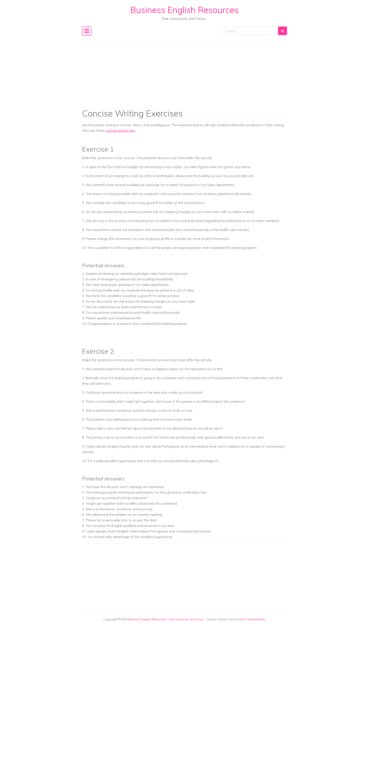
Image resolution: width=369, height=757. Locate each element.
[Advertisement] (184, 78)
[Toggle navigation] (86, 31)
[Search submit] (282, 31)
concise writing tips (120, 130)
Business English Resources (184, 9)
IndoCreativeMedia (252, 619)
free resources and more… (187, 619)
